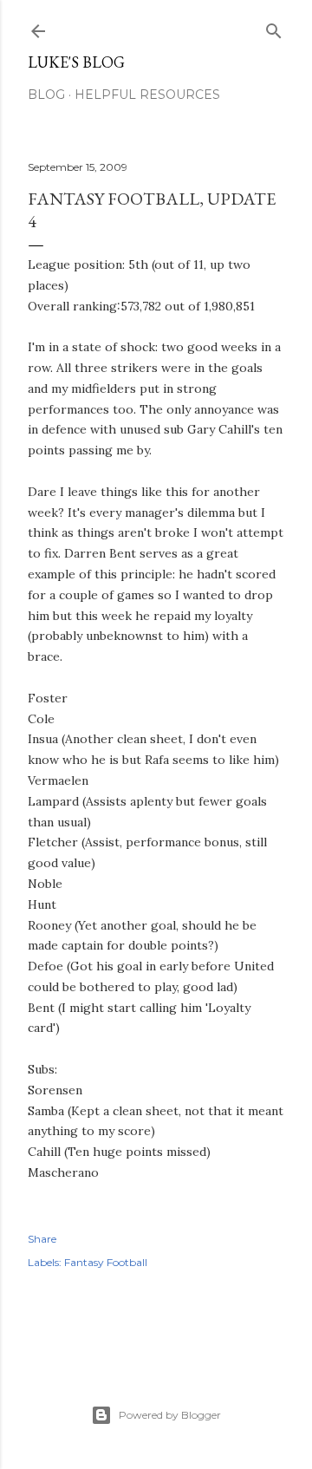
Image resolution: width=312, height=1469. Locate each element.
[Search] (273, 27)
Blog (46, 94)
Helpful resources (147, 94)
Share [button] (42, 1238)
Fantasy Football (105, 1262)
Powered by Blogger (170, 1414)
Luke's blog (76, 62)
